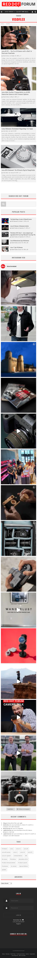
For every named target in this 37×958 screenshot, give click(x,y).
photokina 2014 (23, 859)
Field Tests (13, 954)
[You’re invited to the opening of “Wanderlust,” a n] (18, 609)
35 (27, 242)
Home (2, 24)
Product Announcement (8, 862)
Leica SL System (6, 855)
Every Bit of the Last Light (15, 823)
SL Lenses (13, 866)
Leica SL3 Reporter (17, 828)
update (4, 869)
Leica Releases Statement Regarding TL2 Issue (17, 129)
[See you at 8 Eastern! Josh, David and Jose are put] (18, 717)
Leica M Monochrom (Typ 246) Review (19, 241)
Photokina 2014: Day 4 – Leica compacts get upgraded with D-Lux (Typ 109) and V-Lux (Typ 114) (22, 234)
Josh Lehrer (5, 131)
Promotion (5, 866)
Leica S (15, 852)
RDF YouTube (22, 955)
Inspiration (32, 954)
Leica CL (18, 848)
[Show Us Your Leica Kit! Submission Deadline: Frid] (18, 538)
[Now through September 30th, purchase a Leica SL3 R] (18, 431)
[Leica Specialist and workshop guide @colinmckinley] (18, 323)
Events (27, 954)
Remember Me (17, 920)
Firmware (4, 848)
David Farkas (6, 55)
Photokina (13, 859)
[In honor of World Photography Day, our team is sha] (18, 359)
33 (27, 249)
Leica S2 (22, 852)
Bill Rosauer (14, 221)
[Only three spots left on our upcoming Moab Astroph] (18, 681)
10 (28, 221)
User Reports (15, 955)
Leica (11, 848)
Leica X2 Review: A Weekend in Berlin (19, 226)
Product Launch (22, 862)
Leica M (26, 848)
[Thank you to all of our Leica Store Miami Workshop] (18, 466)
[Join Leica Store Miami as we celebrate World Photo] (18, 395)
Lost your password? (18, 921)
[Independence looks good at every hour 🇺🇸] (18, 645)
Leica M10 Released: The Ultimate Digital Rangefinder (18, 170)
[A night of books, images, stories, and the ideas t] (18, 287)
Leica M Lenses (6, 852)
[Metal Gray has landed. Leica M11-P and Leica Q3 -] (18, 574)
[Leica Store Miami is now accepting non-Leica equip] (18, 788)
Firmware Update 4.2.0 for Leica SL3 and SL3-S (26, 11)
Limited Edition (18, 855)
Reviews (8, 954)
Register (18, 924)
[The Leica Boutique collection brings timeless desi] (18, 502)
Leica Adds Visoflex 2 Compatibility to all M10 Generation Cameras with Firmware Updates (16, 93)
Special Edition (23, 866)
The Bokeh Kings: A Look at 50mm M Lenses (21, 219)
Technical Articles (20, 954)
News (3, 954)
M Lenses (4, 859)
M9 (26, 855)
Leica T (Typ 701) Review (16, 247)
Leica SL (30, 852)
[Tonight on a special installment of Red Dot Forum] (18, 753)
